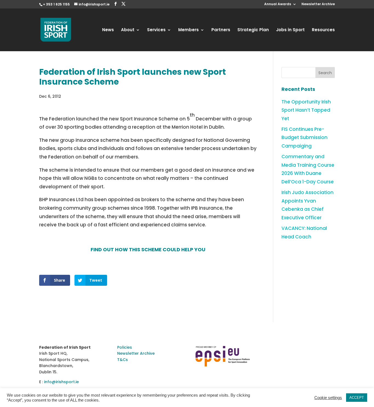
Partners (220, 30)
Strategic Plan (253, 30)
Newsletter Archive (318, 4)
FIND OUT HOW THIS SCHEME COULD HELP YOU (148, 249)
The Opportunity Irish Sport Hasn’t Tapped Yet (306, 110)
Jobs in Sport (290, 30)
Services (156, 30)
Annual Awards (277, 4)
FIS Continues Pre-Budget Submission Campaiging (304, 137)
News (108, 30)
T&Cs (122, 359)
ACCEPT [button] (356, 398)
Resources (323, 30)
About (127, 30)
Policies (124, 347)
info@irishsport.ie (61, 382)
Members (188, 30)
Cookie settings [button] (328, 398)
